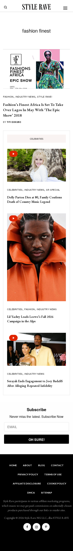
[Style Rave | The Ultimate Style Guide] (36, 7)
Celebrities (15, 189)
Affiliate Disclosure (27, 483)
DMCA (31, 492)
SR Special (53, 189)
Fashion (8, 96)
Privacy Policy (28, 474)
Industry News (25, 96)
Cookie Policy (56, 483)
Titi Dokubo (14, 122)
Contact (57, 465)
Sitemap (46, 492)
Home (13, 465)
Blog (41, 465)
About (27, 465)
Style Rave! (44, 96)
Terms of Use (53, 474)
